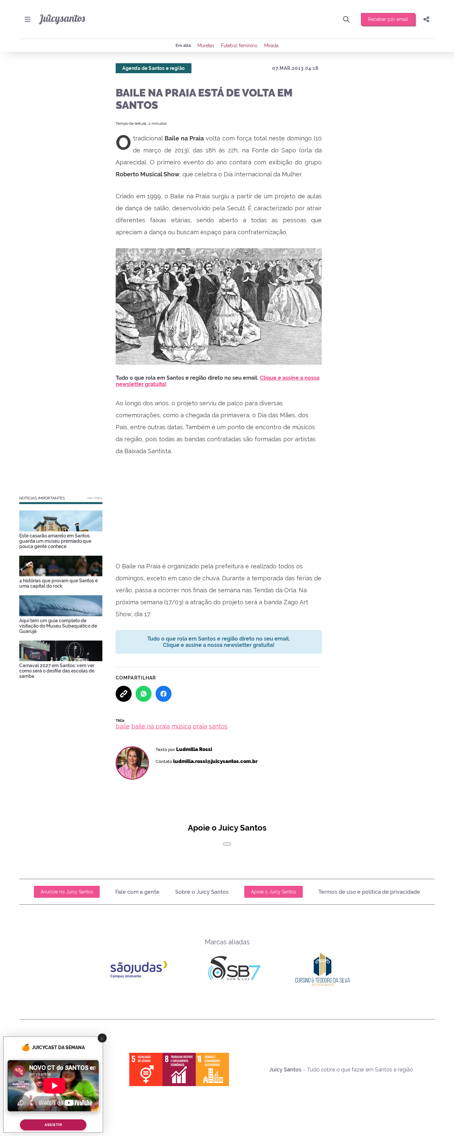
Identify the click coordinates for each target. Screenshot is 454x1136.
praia (200, 726)
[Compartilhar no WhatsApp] (144, 694)
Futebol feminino (239, 45)
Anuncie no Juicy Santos (67, 891)
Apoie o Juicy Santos (273, 891)
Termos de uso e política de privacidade (369, 892)
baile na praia (150, 726)
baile (123, 726)
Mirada (271, 45)
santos (218, 726)
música (181, 726)
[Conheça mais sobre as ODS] (179, 1069)
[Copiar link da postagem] (124, 694)
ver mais (94, 497)
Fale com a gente (137, 892)
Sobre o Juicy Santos (202, 892)
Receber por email (388, 19)
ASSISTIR (53, 1125)
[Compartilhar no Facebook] (163, 694)
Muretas (205, 45)
